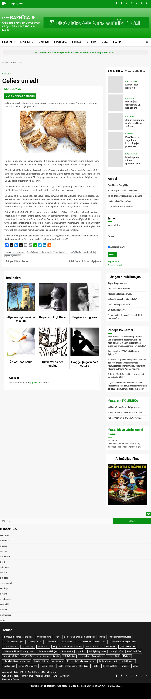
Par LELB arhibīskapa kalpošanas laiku (125, 413)
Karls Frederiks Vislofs (12, 89)
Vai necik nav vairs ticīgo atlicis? (122, 299)
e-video (3, 610)
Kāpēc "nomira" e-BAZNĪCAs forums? (125, 418)
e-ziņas (3, 620)
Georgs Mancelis (10, 676)
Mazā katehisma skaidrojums (17, 661)
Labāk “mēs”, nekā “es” (115, 84)
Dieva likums (66, 642)
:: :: (99, 686)
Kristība (81, 652)
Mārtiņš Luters (41, 661)
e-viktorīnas (5, 615)
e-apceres (6, 74)
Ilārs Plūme (27, 676)
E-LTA (104, 42)
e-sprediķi (4, 604)
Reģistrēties (114, 261)
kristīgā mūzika (10, 656)
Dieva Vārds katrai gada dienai (123, 642)
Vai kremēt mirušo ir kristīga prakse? (124, 407)
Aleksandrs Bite (10, 672)
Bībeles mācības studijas (120, 637)
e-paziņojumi (6, 583)
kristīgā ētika (69, 656)
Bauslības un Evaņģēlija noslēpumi (79, 637)
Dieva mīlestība (84, 642)
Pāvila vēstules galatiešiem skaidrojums (116, 661)
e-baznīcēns (114, 225)
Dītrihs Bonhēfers (29, 672)
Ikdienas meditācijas (48, 652)
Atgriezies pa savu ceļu (118, 283)
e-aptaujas (4, 541)
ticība (96, 666)
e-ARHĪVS (44, 42)
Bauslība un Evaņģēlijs (118, 185)
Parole (111, 236)
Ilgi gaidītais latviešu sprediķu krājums (125, 196)
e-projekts (26, 42)
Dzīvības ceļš (27, 647)
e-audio (3, 546)
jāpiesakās (35, 382)
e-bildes (3, 551)
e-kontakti (8, 42)
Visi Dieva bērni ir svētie (119, 289)
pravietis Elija (89, 252)
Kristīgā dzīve (117, 652)
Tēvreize (124, 666)
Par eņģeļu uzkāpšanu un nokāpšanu (115, 102)
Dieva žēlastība (10, 647)
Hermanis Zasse (10, 679)
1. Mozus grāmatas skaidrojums (18, 637)
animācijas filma (44, 637)
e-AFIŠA (117, 42)
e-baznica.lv (43, 647)
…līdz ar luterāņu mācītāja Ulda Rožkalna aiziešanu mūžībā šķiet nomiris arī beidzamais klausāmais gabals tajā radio (127, 386)
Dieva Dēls (51, 642)
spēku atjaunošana (12, 256)
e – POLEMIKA (127, 401)
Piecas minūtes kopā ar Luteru (81, 661)
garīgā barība (76, 252)
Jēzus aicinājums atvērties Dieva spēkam (115, 121)
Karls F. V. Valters (61, 676)
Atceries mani (117, 247)
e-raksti (129, 134)
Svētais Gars (9, 666)
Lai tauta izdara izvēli (117, 310)
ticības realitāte (110, 666)
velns (135, 666)
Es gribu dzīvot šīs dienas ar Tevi (67, 647)
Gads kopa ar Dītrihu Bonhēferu (100, 647)
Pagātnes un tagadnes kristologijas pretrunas (115, 140)
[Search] (147, 42)
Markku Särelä (42, 676)
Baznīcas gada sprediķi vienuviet (122, 191)
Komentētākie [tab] (136, 71)
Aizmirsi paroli (115, 265)
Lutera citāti (113, 656)
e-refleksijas (131, 81)
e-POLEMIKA (60, 42)
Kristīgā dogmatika (97, 652)
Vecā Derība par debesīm (119, 305)
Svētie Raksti (47, 666)
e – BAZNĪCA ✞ (18, 17)
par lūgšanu (57, 661)
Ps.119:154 (113, 441)
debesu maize (18, 252)
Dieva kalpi (46, 252)
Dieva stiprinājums (60, 252)
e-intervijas (5, 557)
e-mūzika (4, 578)
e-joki (2, 562)
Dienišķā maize (33, 252)
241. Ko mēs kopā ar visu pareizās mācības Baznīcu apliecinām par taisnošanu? (75, 52)
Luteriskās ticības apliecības (120, 207)
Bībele (102, 637)
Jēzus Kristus (67, 652)
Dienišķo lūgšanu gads (14, 642)
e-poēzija (4, 589)
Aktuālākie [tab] (116, 71)
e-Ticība (91, 42)
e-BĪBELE (76, 42)
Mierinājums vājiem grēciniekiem (115, 158)
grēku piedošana (127, 647)
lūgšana (126, 656)
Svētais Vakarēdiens (28, 666)
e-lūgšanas (4, 567)
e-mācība (4, 573)
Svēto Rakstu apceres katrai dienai (73, 666)
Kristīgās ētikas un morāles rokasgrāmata (40, 656)
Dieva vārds (100, 642)
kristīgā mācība (134, 652)
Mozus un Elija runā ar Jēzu (120, 294)
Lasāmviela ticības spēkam (120, 201)
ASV (58, 637)
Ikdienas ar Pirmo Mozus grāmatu (19, 652)
